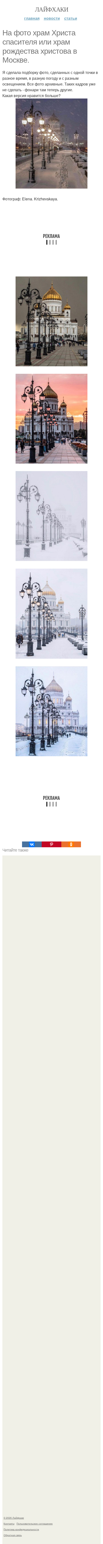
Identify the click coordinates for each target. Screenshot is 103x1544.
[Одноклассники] (71, 844)
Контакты (9, 1523)
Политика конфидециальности (21, 1529)
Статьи (70, 18)
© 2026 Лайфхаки (14, 1517)
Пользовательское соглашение (35, 1523)
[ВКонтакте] (32, 844)
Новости (52, 18)
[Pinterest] (51, 844)
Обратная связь (13, 1535)
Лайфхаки (51, 9)
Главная (32, 18)
